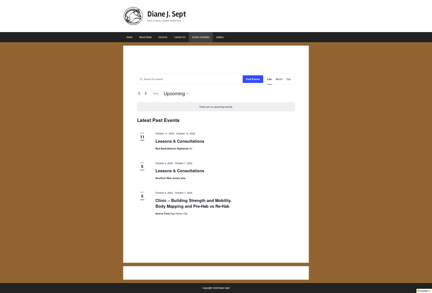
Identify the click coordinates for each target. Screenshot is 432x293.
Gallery (220, 37)
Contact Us (179, 37)
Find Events (253, 79)
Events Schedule (200, 37)
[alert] (216, 106)
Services (162, 37)
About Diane (145, 37)
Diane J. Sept (166, 14)
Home (129, 37)
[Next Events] (146, 93)
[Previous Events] (139, 93)
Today (155, 93)
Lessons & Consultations (179, 141)
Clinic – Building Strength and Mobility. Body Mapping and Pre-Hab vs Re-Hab (193, 203)
